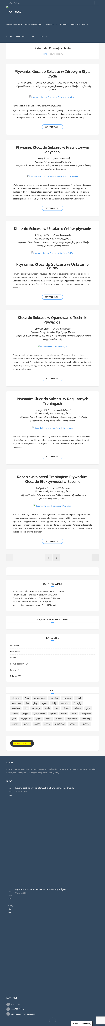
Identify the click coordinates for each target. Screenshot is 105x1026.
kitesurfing (77, 703)
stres (13, 718)
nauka (59, 86)
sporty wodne (48, 245)
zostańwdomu (60, 723)
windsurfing (86, 718)
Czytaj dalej (51, 127)
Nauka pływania (79, 24)
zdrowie (52, 89)
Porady (70, 82)
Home (44, 54)
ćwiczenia (36, 165)
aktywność (20, 86)
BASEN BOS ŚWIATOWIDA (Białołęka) (24, 24)
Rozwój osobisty (80, 82)
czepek (78, 698)
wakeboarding (72, 718)
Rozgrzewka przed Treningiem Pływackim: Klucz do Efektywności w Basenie (52, 479)
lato (26, 708)
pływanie (67, 86)
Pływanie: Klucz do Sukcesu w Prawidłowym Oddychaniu (52, 149)
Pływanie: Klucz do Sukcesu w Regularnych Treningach (52, 401)
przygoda (25, 713)
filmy (35, 703)
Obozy (43, 36)
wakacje (59, 718)
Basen (27, 86)
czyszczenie (16, 703)
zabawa (26, 723)
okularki (66, 708)
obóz (56, 708)
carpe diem (54, 698)
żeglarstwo (85, 723)
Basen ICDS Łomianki (56, 24)
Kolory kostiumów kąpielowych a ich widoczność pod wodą (38, 591)
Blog (9, 36)
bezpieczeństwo (40, 242)
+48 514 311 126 (17, 1009)
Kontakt (20, 36)
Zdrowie (67, 238)
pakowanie (77, 708)
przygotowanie (45, 168)
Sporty (68, 161)
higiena (62, 417)
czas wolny (35, 86)
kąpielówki (16, 708)
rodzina (63, 713)
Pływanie (62, 82)
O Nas (33, 36)
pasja (88, 708)
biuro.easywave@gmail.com (23, 1014)
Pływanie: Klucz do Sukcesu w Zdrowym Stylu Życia (53, 73)
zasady (36, 723)
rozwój (81, 86)
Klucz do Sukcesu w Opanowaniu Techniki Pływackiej (52, 319)
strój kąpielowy (25, 718)
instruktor (55, 165)
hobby (43, 86)
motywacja (52, 86)
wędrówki (15, 723)
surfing (38, 718)
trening (88, 86)
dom (27, 703)
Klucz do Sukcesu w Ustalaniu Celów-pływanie (52, 228)
